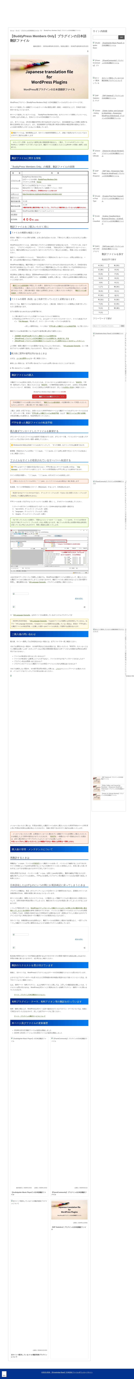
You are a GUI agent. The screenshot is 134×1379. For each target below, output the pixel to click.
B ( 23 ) (116, 265)
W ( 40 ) (116, 308)
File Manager (23, 321)
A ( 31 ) (100, 265)
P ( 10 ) (100, 295)
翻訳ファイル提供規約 (21, 285)
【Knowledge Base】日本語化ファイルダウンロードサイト (51, 10)
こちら (58, 668)
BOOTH (79, 382)
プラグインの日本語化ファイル (30, 30)
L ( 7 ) (101, 287)
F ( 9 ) (117, 274)
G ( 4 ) (101, 278)
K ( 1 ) (117, 282)
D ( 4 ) (117, 270)
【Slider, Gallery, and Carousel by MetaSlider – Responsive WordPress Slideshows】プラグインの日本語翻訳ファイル (112, 788)
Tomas (39, 182)
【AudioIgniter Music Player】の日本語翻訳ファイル (28, 1193)
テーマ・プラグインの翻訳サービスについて (30, 1016)
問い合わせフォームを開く (21, 368)
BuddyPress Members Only (47, 179)
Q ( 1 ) (117, 295)
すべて (18, 30)
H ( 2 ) (117, 278)
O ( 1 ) (117, 291)
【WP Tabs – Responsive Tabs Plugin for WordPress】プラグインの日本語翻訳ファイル (113, 173)
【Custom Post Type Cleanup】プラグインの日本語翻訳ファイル (113, 198)
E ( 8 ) (101, 274)
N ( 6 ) (101, 291)
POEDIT (36, 863)
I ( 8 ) (101, 282)
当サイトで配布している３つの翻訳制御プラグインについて (29, 1356)
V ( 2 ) (101, 308)
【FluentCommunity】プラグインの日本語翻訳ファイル (69, 1193)
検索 (121, 37)
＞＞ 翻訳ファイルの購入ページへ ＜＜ (49, 396)
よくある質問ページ (23, 358)
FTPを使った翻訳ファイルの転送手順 (62, 326)
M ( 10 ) (116, 287)
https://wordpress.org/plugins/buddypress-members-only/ (42, 194)
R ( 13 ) (100, 299)
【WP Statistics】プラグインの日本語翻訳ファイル (68, 1228)
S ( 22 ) (116, 299)
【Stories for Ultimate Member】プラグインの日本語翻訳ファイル (113, 153)
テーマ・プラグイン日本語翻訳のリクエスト (30, 995)
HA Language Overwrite (72, 346)
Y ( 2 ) (101, 312)
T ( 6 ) (101, 304)
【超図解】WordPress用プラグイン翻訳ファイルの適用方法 (35, 336)
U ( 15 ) (116, 304)
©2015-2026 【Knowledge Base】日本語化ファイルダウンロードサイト (67, 1372)
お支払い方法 (68, 387)
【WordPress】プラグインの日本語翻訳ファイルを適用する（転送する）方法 (41, 338)
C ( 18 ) (100, 270)
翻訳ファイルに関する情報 (76, 413)
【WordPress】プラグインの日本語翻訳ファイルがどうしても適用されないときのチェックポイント (49, 341)
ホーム (12, 30)
